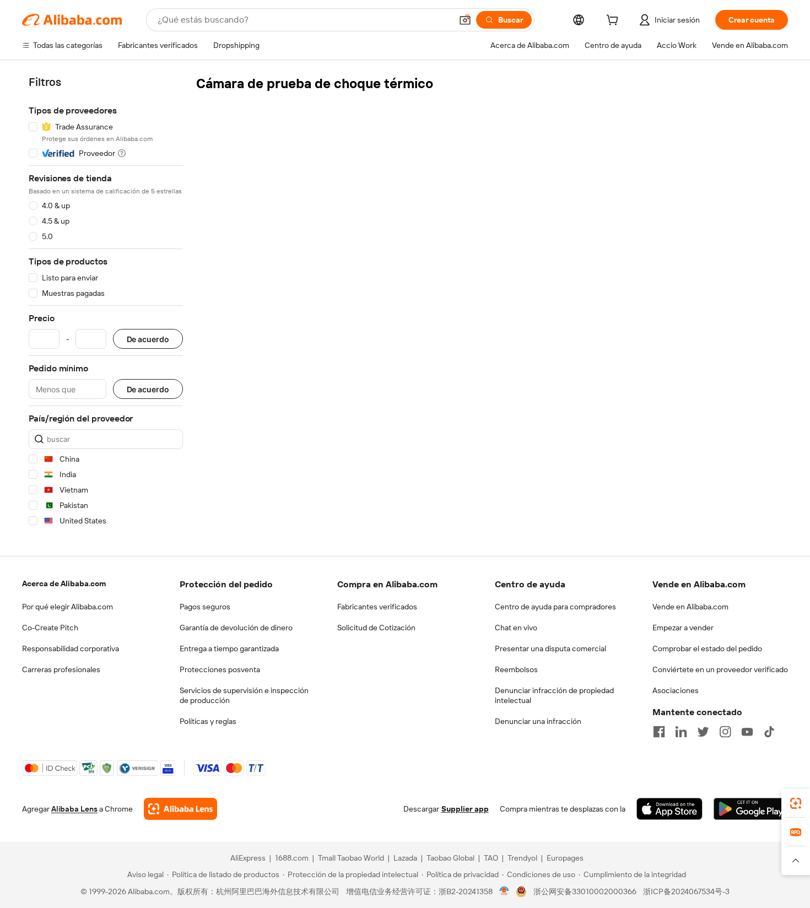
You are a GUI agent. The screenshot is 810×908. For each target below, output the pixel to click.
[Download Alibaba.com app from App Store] (669, 809)
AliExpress (248, 857)
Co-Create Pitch (50, 627)
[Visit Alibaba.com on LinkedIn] (681, 731)
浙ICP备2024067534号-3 (686, 891)
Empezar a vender (683, 627)
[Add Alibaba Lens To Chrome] (180, 809)
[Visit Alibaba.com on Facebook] (659, 731)
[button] (465, 19)
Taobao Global (450, 857)
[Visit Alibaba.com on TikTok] (769, 731)
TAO (491, 857)
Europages (565, 857)
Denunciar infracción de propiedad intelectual (554, 695)
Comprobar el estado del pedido (707, 648)
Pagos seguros (205, 606)
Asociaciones (675, 690)
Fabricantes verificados (377, 606)
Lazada (405, 857)
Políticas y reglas (208, 721)
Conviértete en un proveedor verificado (720, 669)
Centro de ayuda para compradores (555, 606)
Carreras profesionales (61, 669)
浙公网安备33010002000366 (584, 891)
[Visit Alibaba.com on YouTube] (747, 731)
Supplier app (465, 808)
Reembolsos (516, 669)
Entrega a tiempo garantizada (229, 648)
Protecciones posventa (220, 669)
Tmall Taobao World (351, 857)
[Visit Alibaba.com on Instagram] (725, 731)
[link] (795, 803)
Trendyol (522, 857)
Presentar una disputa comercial (550, 648)
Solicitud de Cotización (376, 627)
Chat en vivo (516, 627)
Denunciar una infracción (538, 721)
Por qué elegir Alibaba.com (67, 606)
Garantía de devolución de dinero (236, 627)
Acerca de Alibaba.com (64, 583)
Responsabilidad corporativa (70, 648)
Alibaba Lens (74, 808)
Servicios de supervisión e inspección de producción (244, 695)
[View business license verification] (504, 891)
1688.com (292, 857)
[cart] (614, 21)
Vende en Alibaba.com (690, 606)
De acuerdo (148, 339)
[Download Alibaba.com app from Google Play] (751, 809)
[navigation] (106, 303)
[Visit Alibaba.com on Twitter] (703, 731)
